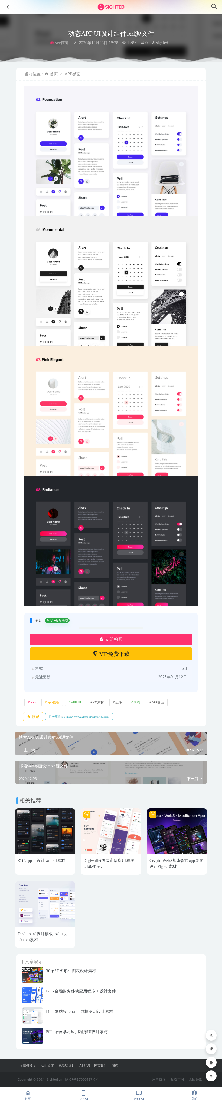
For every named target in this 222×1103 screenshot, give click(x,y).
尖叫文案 (47, 1066)
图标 (115, 1066)
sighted (161, 43)
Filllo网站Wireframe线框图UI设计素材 (79, 1011)
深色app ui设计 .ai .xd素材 (41, 860)
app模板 (53, 702)
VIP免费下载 (114, 654)
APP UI (76, 702)
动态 (136, 702)
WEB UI (139, 1098)
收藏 (35, 717)
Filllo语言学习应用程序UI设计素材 (77, 1032)
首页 (54, 74)
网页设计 (100, 1066)
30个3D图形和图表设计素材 (71, 971)
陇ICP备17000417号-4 (82, 1079)
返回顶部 (195, 1079)
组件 (118, 702)
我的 (194, 1098)
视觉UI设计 (66, 1066)
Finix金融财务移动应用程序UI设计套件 (81, 991)
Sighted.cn (54, 1079)
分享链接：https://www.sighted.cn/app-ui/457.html (80, 716)
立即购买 (113, 639)
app (33, 702)
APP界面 (61, 43)
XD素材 (98, 702)
